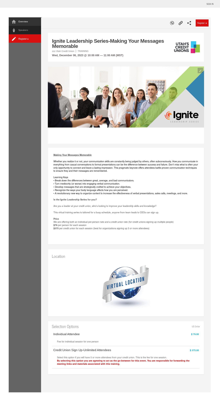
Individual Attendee (66, 334)
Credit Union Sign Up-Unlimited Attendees (82, 350)
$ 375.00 (194, 350)
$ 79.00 (195, 334)
